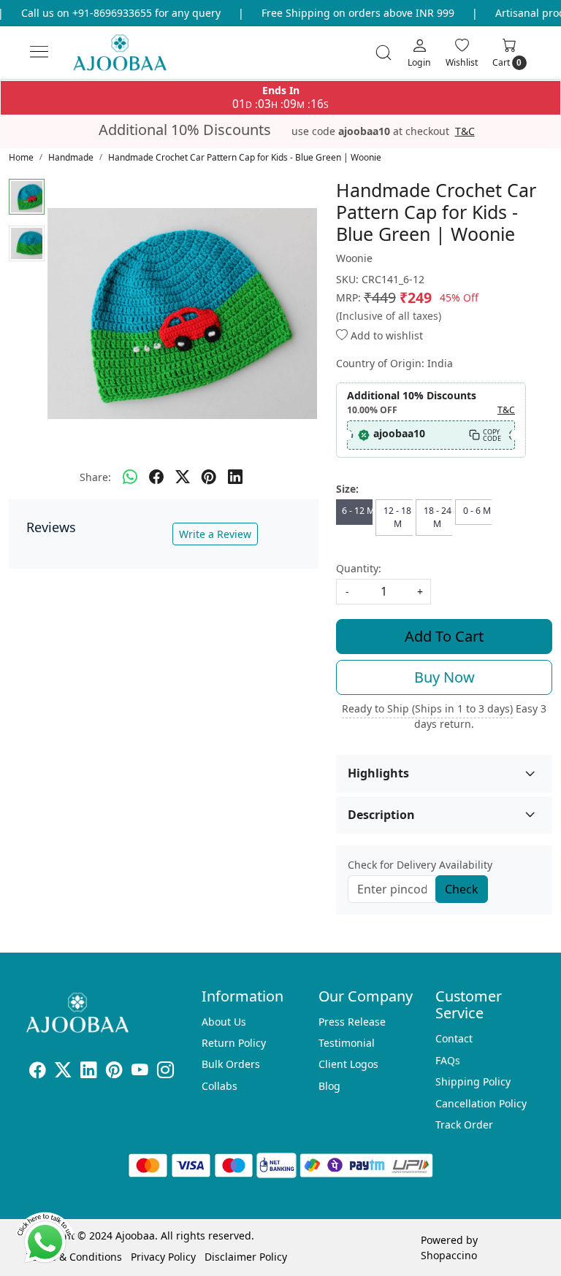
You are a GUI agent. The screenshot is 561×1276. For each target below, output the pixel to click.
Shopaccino (449, 1255)
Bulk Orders (231, 1064)
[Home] (132, 59)
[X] (63, 1072)
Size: (347, 489)
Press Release (352, 1022)
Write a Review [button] (215, 534)
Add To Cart (444, 636)
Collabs (219, 1086)
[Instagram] (165, 1072)
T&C (465, 131)
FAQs (447, 1060)
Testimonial (346, 1043)
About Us (224, 1022)
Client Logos (348, 1064)
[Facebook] (37, 1072)
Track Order (464, 1124)
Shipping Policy (473, 1081)
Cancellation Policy (481, 1103)
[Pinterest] (114, 1072)
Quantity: (358, 568)
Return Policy (234, 1043)
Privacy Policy (163, 1257)
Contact (454, 1038)
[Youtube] (140, 1072)
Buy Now (444, 677)
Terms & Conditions (74, 1257)
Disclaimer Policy (246, 1257)
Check (461, 889)
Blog (329, 1086)
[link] (383, 52)
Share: (95, 477)
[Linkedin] (88, 1072)
